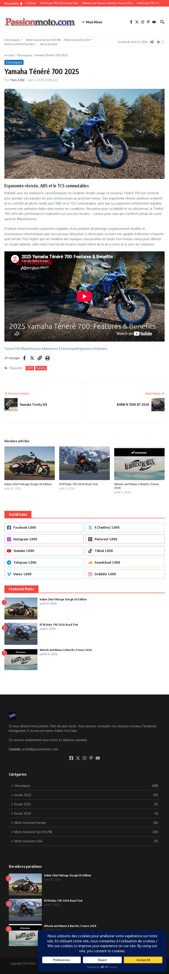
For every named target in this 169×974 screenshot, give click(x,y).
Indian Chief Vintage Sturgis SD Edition (28, 484)
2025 (30, 368)
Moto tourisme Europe (19, 44)
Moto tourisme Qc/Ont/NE (43, 40)
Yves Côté (17, 80)
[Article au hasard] (152, 42)
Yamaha (41, 368)
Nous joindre (48, 44)
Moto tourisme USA (77, 40)
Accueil (9, 55)
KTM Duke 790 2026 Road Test (78, 484)
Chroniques (12, 40)
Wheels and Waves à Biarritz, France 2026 (66, 650)
